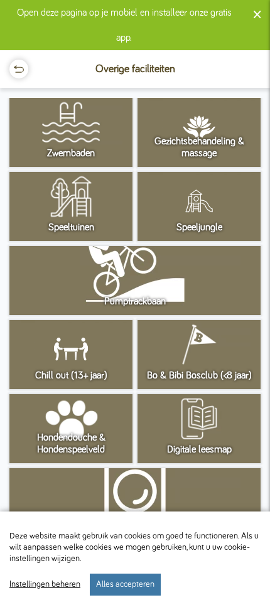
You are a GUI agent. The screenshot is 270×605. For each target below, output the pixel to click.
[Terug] (18, 69)
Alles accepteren (125, 584)
